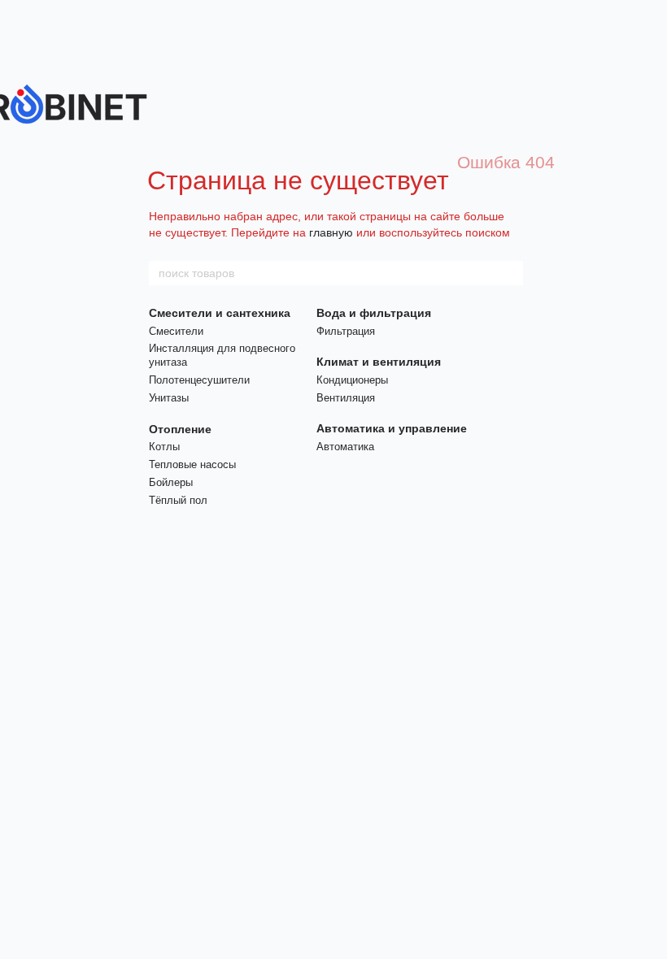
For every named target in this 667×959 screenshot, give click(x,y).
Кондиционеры (352, 380)
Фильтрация (345, 331)
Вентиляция (345, 398)
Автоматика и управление (391, 428)
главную (331, 232)
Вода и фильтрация (373, 312)
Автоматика (345, 446)
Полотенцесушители (199, 380)
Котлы (164, 446)
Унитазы (169, 398)
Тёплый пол (178, 500)
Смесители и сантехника (219, 312)
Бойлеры (171, 482)
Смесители (176, 331)
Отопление (180, 429)
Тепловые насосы (192, 464)
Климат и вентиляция (378, 361)
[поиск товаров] (510, 273)
